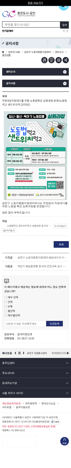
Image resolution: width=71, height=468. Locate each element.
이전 (15, 353)
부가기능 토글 (66, 60)
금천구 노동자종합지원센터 (37, 52)
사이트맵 (6, 407)
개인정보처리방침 (11, 403)
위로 (64, 443)
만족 (10, 302)
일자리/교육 (14, 52)
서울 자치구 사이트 (12, 393)
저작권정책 (31, 403)
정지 (19, 353)
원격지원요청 (23, 407)
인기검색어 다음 (67, 31)
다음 (23, 353)
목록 (61, 244)
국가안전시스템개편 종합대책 (41, 353)
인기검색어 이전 (64, 31)
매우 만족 (13, 297)
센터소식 (59, 52)
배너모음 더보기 (67, 353)
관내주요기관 (9, 383)
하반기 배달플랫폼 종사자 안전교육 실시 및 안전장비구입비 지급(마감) (43, 266)
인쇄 (58, 60)
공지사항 (10, 83)
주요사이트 (8, 373)
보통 (10, 306)
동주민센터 (8, 363)
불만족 (11, 311)
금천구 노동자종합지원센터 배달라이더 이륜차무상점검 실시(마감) (43, 257)
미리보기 (61, 226)
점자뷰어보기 (44, 60)
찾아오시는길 (48, 403)
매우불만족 (14, 315)
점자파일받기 (51, 60)
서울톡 (56, 422)
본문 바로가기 (35, 3)
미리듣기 (10, 230)
